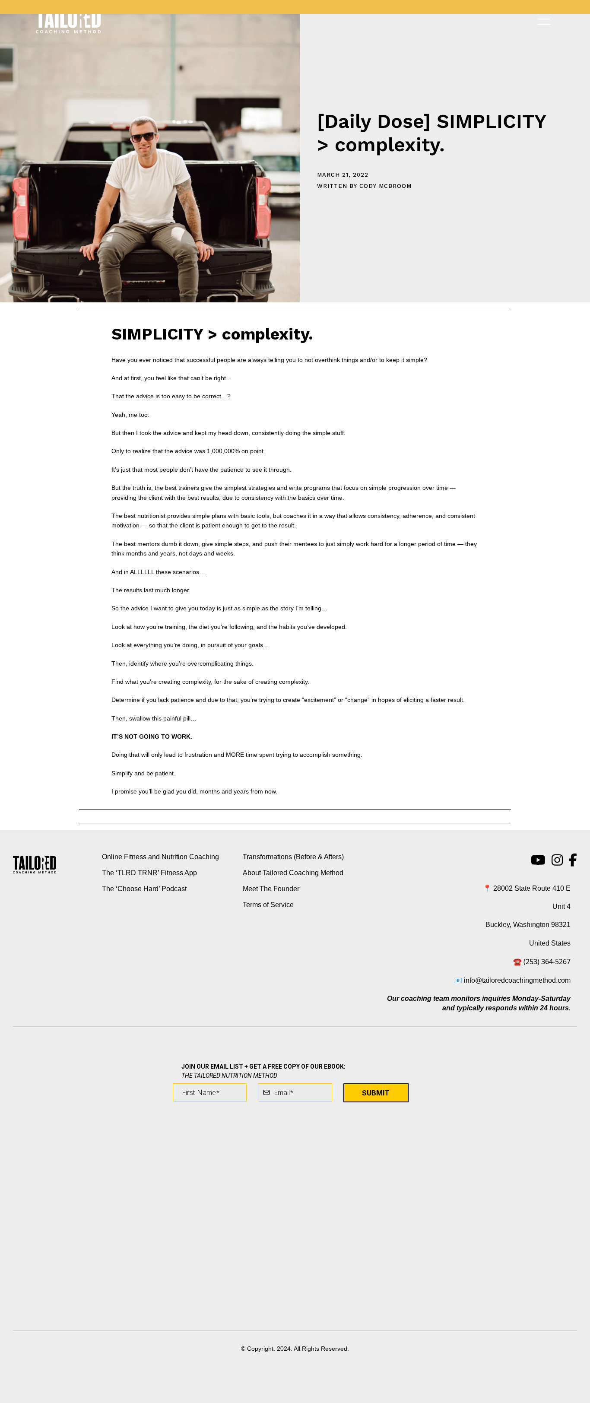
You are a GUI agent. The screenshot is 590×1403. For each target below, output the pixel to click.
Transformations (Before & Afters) (293, 856)
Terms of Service (268, 904)
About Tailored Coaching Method (293, 872)
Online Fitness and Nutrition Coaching (160, 856)
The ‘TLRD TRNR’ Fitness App (149, 872)
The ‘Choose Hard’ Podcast (144, 888)
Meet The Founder (271, 888)
